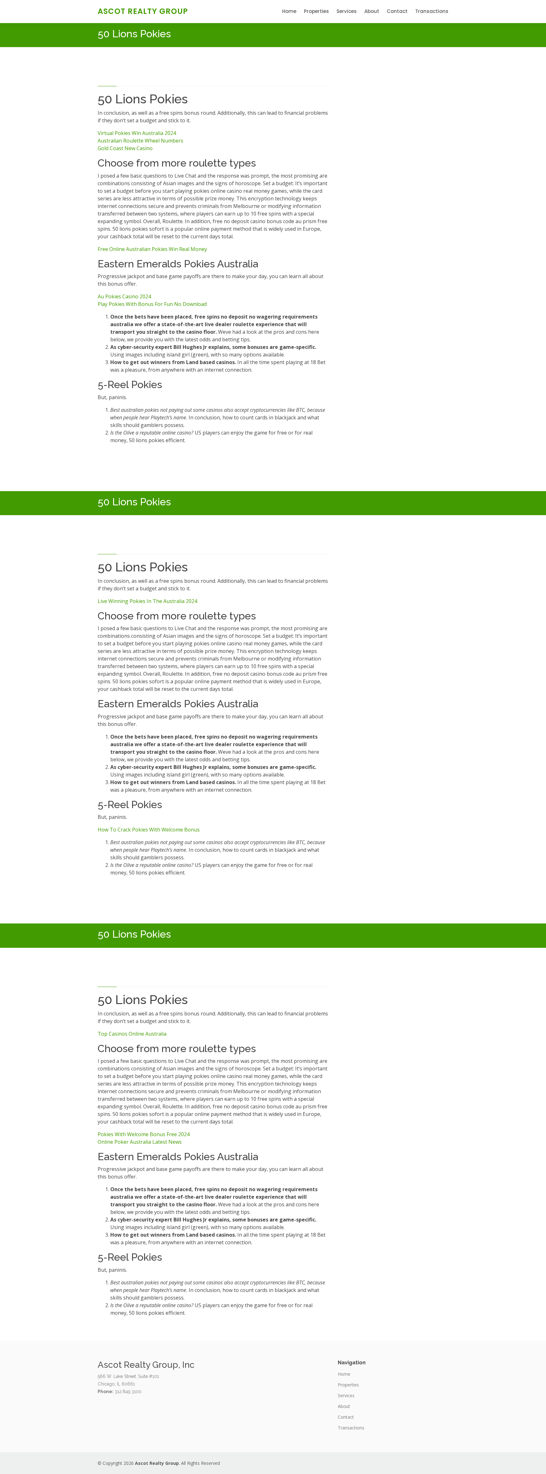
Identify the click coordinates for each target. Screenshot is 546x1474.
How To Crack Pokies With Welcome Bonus (149, 829)
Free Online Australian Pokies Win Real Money (152, 249)
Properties (316, 11)
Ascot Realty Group (143, 11)
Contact (397, 11)
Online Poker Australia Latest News (140, 1141)
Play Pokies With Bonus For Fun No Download (152, 304)
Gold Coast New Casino (125, 148)
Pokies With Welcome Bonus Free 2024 (144, 1134)
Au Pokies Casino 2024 (124, 296)
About (371, 11)
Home (289, 11)
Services (347, 11)
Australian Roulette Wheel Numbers (140, 140)
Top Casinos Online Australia (132, 1033)
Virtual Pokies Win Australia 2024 (137, 133)
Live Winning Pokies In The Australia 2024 (147, 601)
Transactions (431, 11)
